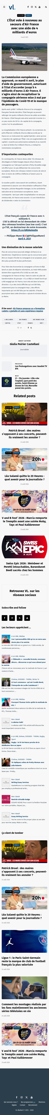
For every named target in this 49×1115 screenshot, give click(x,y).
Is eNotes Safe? (17, 722)
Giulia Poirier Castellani (24, 344)
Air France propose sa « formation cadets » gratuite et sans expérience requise (23, 309)
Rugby (42, 736)
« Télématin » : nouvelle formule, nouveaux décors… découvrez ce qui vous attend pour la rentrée (24, 662)
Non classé (15, 719)
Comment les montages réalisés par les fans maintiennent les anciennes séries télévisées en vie (24, 1008)
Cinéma (14, 679)
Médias (16, 453)
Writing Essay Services (20, 782)
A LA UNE (21, 15)
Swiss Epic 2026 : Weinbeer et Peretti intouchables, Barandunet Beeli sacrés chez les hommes (24, 567)
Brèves (21, 736)
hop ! (42, 323)
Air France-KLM (38, 319)
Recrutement (32, 1105)
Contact (22, 1105)
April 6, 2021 (24, 238)
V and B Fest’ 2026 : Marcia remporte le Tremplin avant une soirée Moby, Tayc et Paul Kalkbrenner (24, 521)
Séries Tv (35, 679)
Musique (17, 494)
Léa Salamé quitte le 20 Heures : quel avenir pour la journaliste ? (22, 916)
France (28, 15)
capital (7, 323)
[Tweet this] (31, 328)
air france (23, 319)
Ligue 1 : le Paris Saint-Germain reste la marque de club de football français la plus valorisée (23, 961)
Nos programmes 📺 (28, 1102)
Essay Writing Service (19, 816)
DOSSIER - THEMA (24, 679)
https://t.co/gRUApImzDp (24, 230)
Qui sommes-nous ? (11, 1102)
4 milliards (9, 319)
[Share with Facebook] (28, 328)
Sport (16, 540)
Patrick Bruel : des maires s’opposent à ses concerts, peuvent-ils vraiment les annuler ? (24, 434)
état (19, 323)
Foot (7, 934)
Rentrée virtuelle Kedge (20, 799)
